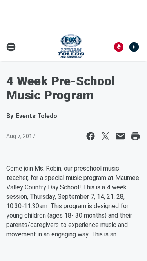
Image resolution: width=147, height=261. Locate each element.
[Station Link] (71, 46)
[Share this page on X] (105, 136)
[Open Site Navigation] (11, 47)
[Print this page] (135, 136)
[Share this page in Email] (120, 136)
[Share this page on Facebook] (90, 136)
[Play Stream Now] (134, 47)
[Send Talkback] (118, 47)
